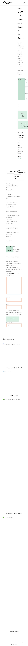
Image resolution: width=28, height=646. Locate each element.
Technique (21, 80)
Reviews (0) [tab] (16, 177)
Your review (9, 275)
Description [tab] (14, 171)
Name (8, 297)
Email (8, 304)
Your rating (9, 273)
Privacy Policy (14, 644)
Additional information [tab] (21, 171)
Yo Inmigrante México (20, 141)
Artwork (20, 137)
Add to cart (22, 115)
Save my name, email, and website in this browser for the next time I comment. (13, 312)
